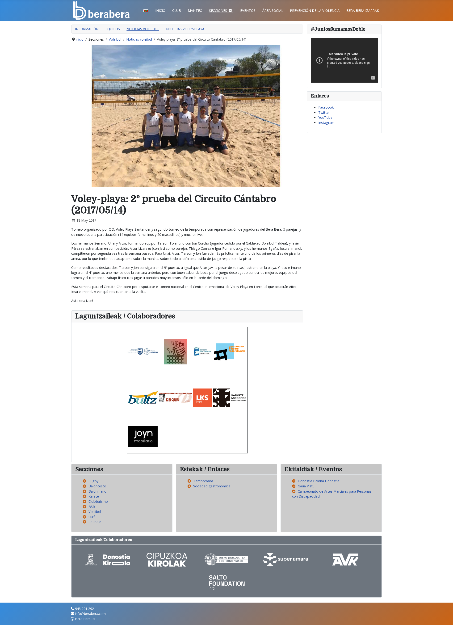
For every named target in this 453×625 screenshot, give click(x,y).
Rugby (93, 481)
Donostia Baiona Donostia (318, 481)
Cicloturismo (98, 501)
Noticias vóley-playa (185, 29)
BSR (91, 506)
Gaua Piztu (306, 486)
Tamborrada (203, 481)
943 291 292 (84, 608)
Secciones (218, 10)
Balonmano (97, 491)
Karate (93, 496)
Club (176, 10)
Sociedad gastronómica (211, 486)
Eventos (248, 10)
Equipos (112, 29)
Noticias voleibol (142, 29)
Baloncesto (97, 486)
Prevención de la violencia (315, 10)
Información (87, 29)
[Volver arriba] (445, 616)
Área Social (272, 10)
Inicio (160, 10)
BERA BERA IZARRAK (362, 10)
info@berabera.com (90, 613)
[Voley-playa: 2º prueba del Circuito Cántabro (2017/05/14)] (187, 115)
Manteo (195, 10)
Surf (91, 517)
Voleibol (94, 511)
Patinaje (94, 521)
